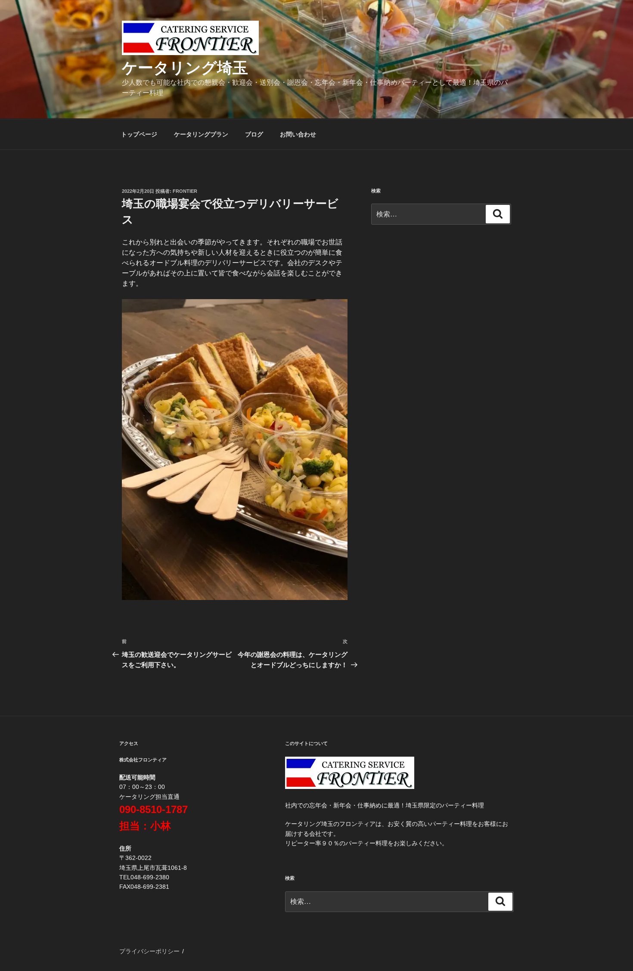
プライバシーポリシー (149, 951)
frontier (185, 191)
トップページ (139, 134)
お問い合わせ (298, 134)
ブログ (254, 134)
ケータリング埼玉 (185, 68)
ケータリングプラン (201, 134)
